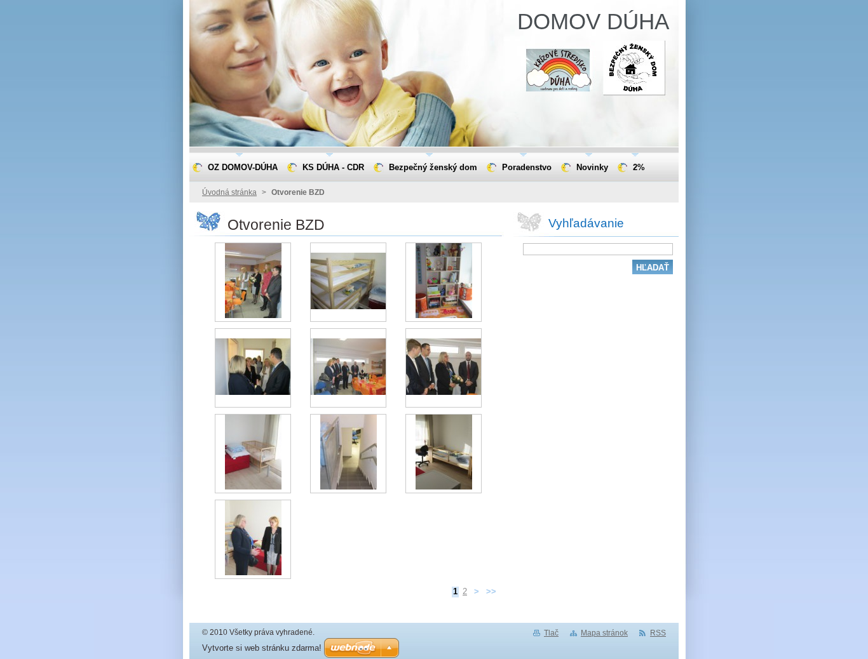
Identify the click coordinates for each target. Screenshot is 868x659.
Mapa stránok (604, 633)
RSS (658, 633)
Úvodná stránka (229, 192)
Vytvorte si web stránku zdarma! (262, 648)
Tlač (551, 633)
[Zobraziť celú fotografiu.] (253, 282)
